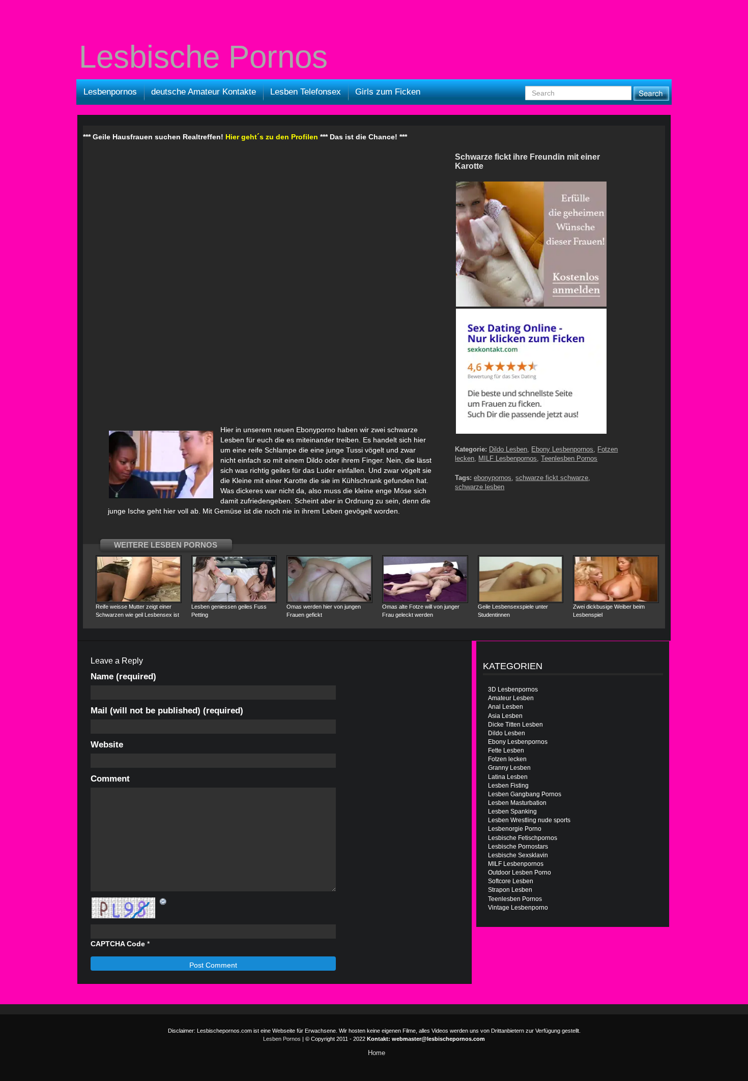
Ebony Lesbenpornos (562, 449)
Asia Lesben (505, 715)
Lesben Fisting (508, 785)
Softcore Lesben (510, 881)
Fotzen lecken (507, 759)
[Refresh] (163, 901)
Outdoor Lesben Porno (519, 872)
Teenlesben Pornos (569, 458)
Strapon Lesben (510, 889)
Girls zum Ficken (387, 92)
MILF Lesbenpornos (507, 458)
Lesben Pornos (282, 1039)
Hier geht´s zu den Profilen (271, 137)
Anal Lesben (505, 706)
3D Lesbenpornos (513, 689)
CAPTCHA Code (118, 944)
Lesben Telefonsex (305, 92)
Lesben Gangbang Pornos (524, 794)
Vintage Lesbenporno (518, 907)
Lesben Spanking (512, 811)
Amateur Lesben (511, 698)
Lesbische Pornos (203, 57)
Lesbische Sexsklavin (518, 855)
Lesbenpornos (110, 92)
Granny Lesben (509, 767)
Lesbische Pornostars (518, 846)
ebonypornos (492, 478)
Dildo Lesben (508, 449)
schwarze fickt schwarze (551, 478)
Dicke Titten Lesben (515, 724)
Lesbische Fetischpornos (522, 838)
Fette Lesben (506, 750)
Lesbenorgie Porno (514, 828)
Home (376, 1053)
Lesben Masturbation (517, 802)
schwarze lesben (479, 487)
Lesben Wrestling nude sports (529, 820)
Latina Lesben (508, 776)
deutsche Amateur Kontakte (203, 92)
